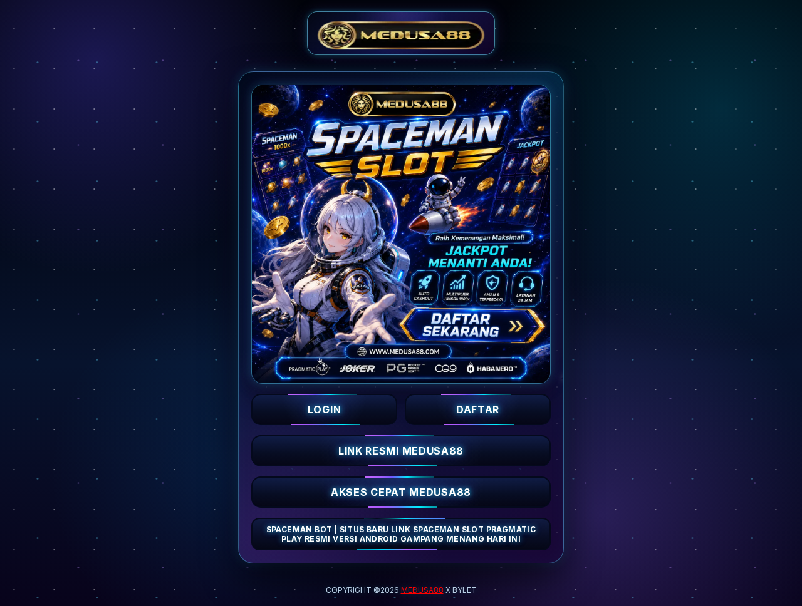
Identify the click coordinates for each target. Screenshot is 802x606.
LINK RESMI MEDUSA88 (401, 450)
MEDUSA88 (422, 590)
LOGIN (324, 409)
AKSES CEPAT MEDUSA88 (401, 492)
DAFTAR (477, 409)
